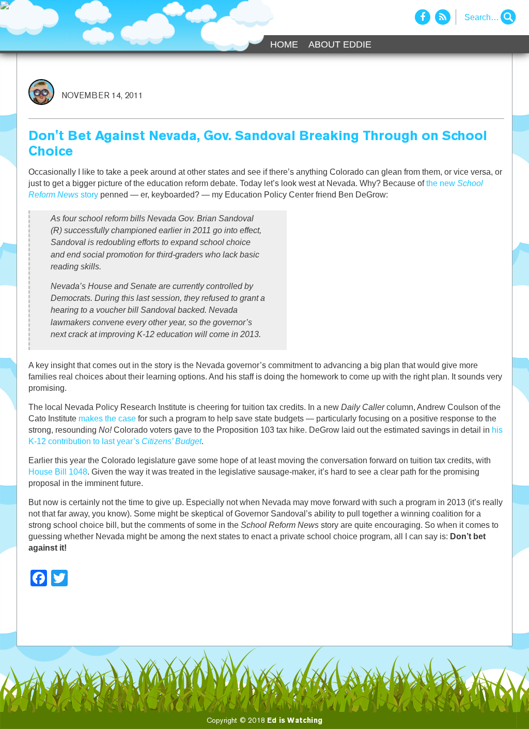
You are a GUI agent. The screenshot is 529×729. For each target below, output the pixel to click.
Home (284, 44)
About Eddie (339, 44)
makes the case (107, 418)
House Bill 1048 (57, 471)
